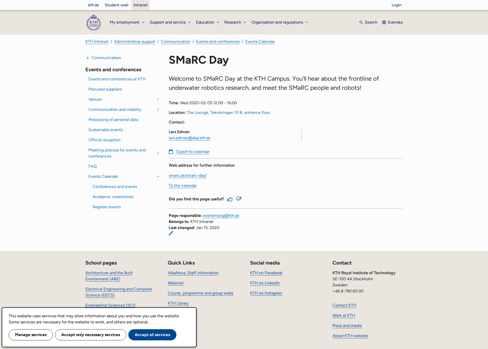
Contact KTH (344, 305)
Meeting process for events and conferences (117, 153)
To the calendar (183, 185)
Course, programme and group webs (200, 293)
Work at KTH (343, 315)
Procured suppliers (105, 89)
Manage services (31, 334)
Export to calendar (192, 151)
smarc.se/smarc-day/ (188, 175)
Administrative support (134, 41)
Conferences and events (115, 186)
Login (397, 5)
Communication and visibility (114, 109)
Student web (116, 5)
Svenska (395, 22)
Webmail (176, 283)
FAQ (92, 166)
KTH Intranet (97, 41)
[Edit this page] (171, 233)
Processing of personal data (113, 119)
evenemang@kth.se (221, 215)
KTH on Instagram (266, 293)
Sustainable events (105, 129)
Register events (107, 206)
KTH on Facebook (266, 272)
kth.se (93, 5)
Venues (95, 99)
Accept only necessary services (90, 334)
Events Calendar (260, 41)
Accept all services (152, 334)
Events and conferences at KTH (117, 79)
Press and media (347, 325)
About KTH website (350, 335)
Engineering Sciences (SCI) (110, 305)
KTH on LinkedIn (265, 283)
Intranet (140, 5)
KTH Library (178, 303)
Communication (175, 41)
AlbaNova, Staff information (193, 272)
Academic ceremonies (113, 196)
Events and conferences (218, 41)
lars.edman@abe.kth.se (189, 137)
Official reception (104, 139)
